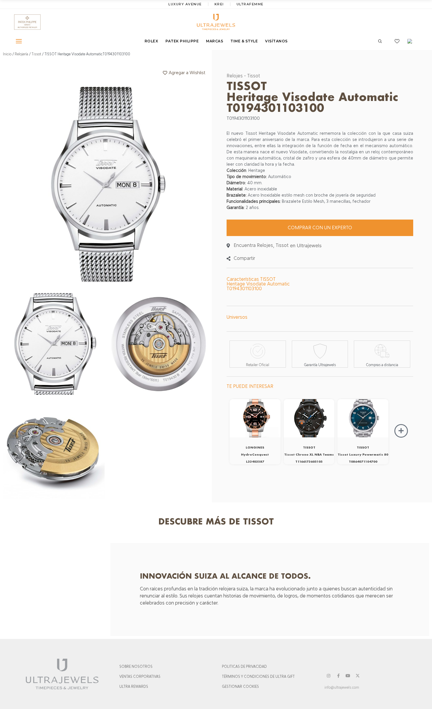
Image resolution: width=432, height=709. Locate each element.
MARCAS (214, 41)
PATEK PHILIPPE (182, 41)
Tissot (36, 54)
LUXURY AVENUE (185, 4)
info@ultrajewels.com (341, 687)
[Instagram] (328, 676)
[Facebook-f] (338, 676)
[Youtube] (348, 676)
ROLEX (151, 41)
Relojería (21, 54)
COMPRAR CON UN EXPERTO (320, 227)
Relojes (235, 76)
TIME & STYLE (244, 41)
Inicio (7, 54)
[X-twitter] (358, 676)
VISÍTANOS (276, 41)
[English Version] (412, 41)
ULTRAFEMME (250, 4)
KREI (219, 4)
